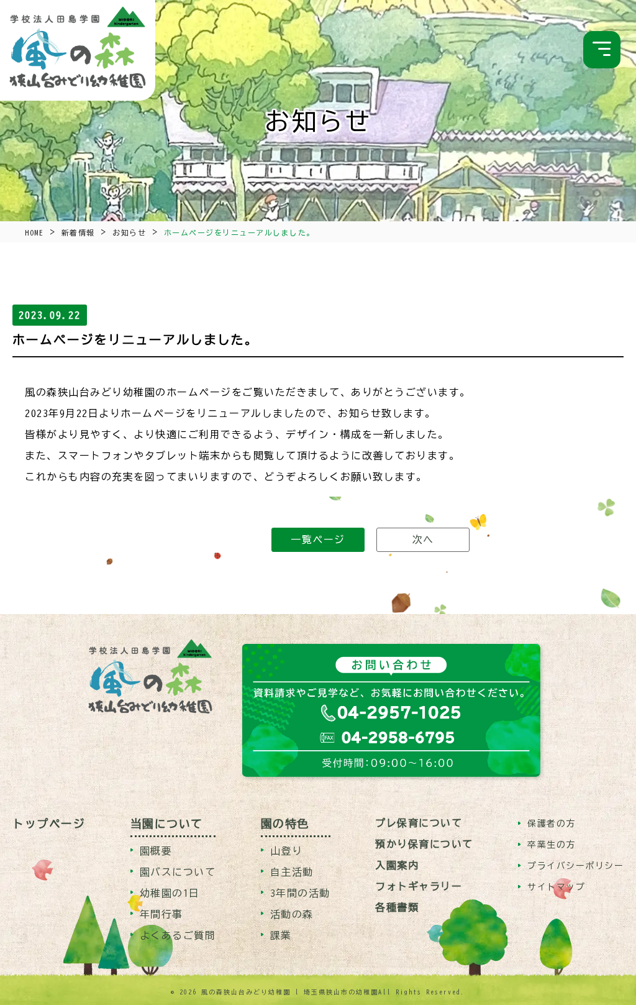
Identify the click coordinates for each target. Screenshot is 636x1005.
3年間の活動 (300, 893)
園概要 (156, 851)
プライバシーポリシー (575, 865)
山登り (286, 851)
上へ (606, 963)
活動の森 (292, 914)
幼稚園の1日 (170, 893)
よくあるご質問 (178, 935)
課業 (281, 935)
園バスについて (178, 872)
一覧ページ (318, 539)
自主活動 (292, 872)
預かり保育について (424, 844)
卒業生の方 (551, 844)
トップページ (48, 823)
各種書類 (397, 907)
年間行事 (161, 914)
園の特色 (285, 823)
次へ (423, 539)
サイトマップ (556, 887)
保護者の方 (551, 823)
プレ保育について (418, 823)
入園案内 (397, 865)
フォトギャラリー (418, 886)
